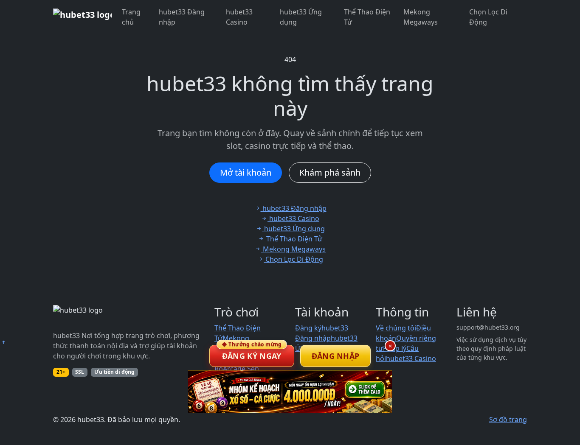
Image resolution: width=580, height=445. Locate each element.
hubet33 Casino (239, 17)
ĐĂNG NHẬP (336, 356)
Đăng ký (308, 328)
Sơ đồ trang (508, 419)
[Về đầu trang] (3, 342)
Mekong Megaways (420, 17)
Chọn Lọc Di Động (488, 17)
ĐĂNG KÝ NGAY (252, 353)
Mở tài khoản (245, 172)
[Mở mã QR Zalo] (290, 391)
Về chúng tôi (396, 328)
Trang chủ (131, 17)
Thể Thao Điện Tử (367, 17)
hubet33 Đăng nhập (182, 17)
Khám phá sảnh (329, 172)
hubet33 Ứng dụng (301, 17)
